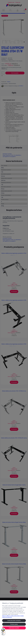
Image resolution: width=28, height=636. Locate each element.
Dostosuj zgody (14, 624)
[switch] (3, 634)
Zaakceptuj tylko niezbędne (14, 620)
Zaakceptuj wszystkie (14, 627)
